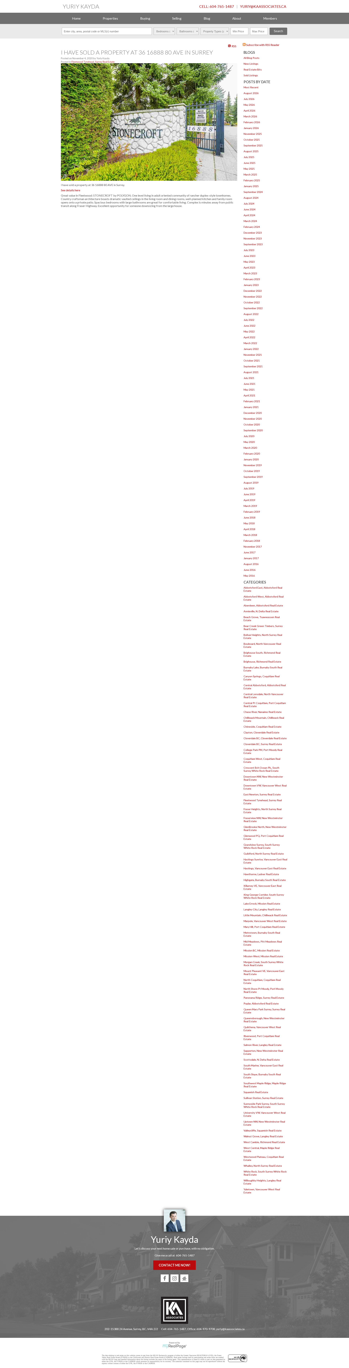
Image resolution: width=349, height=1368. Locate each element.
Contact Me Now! (174, 1265)
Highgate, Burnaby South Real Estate (265, 879)
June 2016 (249, 569)
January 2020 (251, 459)
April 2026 (249, 110)
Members (270, 18)
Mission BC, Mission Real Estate (262, 950)
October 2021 (252, 360)
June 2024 (249, 209)
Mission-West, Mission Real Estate (263, 956)
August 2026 (251, 93)
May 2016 (249, 575)
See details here (70, 190)
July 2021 (249, 378)
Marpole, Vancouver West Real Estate (265, 921)
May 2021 (249, 389)
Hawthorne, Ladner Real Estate (261, 874)
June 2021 (249, 383)
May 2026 (249, 104)
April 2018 (249, 529)
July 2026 (249, 98)
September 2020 (253, 430)
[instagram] (174, 1278)
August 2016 (251, 564)
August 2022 (251, 314)
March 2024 (250, 221)
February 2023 (252, 279)
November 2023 (253, 238)
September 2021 (253, 366)
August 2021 (251, 372)
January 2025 (251, 186)
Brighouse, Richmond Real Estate (262, 661)
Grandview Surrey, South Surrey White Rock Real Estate (262, 846)
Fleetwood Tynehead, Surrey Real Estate (93, 61)
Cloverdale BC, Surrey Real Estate (263, 744)
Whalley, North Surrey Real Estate (263, 1165)
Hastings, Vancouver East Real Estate (265, 868)
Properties (110, 18)
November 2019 (253, 465)
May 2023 (249, 261)
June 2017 (249, 552)
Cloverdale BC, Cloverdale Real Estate (265, 738)
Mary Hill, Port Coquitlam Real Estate (264, 926)
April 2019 (249, 500)
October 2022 (252, 302)
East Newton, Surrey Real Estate (262, 794)
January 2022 (251, 348)
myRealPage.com (174, 1346)
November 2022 (253, 296)
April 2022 (249, 337)
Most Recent (251, 87)
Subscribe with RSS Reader (262, 45)
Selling (176, 18)
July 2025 (249, 157)
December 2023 (253, 232)
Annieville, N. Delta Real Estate (261, 611)
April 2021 (249, 395)
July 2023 (249, 250)
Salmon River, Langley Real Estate (262, 1044)
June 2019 (249, 494)
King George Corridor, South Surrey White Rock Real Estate (264, 896)
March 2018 (250, 534)
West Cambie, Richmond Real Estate (264, 1142)
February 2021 (252, 401)
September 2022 (253, 308)
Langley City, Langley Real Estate (262, 909)
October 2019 (252, 471)
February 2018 (252, 540)
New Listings (251, 63)
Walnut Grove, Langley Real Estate (263, 1136)
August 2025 (251, 151)
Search (278, 31)
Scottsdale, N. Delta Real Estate (262, 1059)
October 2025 (252, 139)
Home (76, 18)
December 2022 (253, 290)
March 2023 (250, 273)
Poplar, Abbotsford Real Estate (261, 1003)
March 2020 (250, 447)
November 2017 (253, 546)
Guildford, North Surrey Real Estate (264, 853)
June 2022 (249, 325)
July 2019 (249, 488)
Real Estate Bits (253, 69)
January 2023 (251, 284)
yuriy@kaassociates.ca (263, 6)
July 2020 (249, 436)
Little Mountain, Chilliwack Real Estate (265, 915)
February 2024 (252, 226)
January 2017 (251, 558)
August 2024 (251, 197)
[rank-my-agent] (184, 1278)
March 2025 (250, 174)
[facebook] (165, 1278)
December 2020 (253, 412)
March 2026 (250, 116)
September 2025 (253, 145)
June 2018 (249, 517)
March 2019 (250, 505)
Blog (207, 18)
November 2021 (253, 354)
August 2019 (251, 482)
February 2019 (252, 511)
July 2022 (249, 319)
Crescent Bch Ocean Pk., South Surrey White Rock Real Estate (261, 769)
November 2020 (253, 418)
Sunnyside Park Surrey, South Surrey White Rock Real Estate (264, 1105)
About (236, 18)
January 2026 (251, 128)
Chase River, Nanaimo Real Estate (263, 711)
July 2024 (249, 203)
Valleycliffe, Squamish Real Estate (263, 1130)
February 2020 (252, 453)
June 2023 (249, 255)
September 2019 (253, 476)
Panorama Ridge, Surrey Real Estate (264, 997)
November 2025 (253, 133)
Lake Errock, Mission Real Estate (262, 903)
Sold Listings (251, 75)
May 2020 (249, 441)
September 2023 (253, 244)
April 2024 (249, 215)
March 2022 (250, 343)
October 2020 (252, 424)
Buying (145, 18)
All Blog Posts (251, 57)
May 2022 (249, 331)
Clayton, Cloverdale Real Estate (261, 732)
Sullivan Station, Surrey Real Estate (263, 1097)
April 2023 (249, 267)
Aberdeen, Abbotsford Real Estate (263, 605)
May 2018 (249, 523)
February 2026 (252, 122)
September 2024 (253, 191)
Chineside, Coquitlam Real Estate (262, 726)
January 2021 (251, 407)
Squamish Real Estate (256, 1092)
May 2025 (249, 168)
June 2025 (249, 162)
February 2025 (252, 180)
